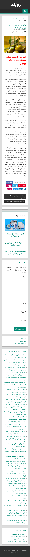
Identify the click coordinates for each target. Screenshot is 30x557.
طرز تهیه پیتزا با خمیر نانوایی (16, 542)
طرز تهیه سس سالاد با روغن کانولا (15, 201)
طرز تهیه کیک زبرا (19, 539)
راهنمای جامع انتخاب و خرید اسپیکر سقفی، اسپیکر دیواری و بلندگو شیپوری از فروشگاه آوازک (17, 419)
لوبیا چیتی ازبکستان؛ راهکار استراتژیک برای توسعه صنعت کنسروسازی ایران (17, 485)
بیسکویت (20, 32)
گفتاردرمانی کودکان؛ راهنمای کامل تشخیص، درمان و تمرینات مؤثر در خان (15, 377)
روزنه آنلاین (24, 18)
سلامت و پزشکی (18, 18)
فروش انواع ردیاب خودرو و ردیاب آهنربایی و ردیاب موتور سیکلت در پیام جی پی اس (15, 426)
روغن (16, 32)
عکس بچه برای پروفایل (18, 537)
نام (24, 304)
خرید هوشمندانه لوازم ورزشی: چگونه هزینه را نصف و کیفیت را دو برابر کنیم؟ (16, 473)
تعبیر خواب (23, 341)
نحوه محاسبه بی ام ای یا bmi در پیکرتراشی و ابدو (15, 252)
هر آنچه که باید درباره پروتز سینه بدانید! (15, 244)
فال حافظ (23, 339)
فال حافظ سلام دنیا (20, 344)
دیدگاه (23, 277)
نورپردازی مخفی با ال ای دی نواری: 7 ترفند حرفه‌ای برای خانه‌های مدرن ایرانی (15, 438)
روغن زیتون (12, 32)
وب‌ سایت (23, 320)
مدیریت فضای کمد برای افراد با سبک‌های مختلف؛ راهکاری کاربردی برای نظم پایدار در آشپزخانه (15, 406)
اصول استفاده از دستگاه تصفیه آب (15, 235)
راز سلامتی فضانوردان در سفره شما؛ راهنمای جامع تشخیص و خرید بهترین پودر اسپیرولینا (15, 384)
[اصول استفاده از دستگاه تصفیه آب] (15, 230)
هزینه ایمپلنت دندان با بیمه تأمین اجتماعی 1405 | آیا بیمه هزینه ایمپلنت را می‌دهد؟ (15, 362)
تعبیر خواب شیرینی (18, 534)
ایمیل (23, 312)
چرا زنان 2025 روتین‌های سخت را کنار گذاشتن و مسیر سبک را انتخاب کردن (15, 451)
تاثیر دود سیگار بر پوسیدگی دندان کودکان (15, 197)
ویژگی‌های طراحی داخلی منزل (16, 372)
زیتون (8, 32)
